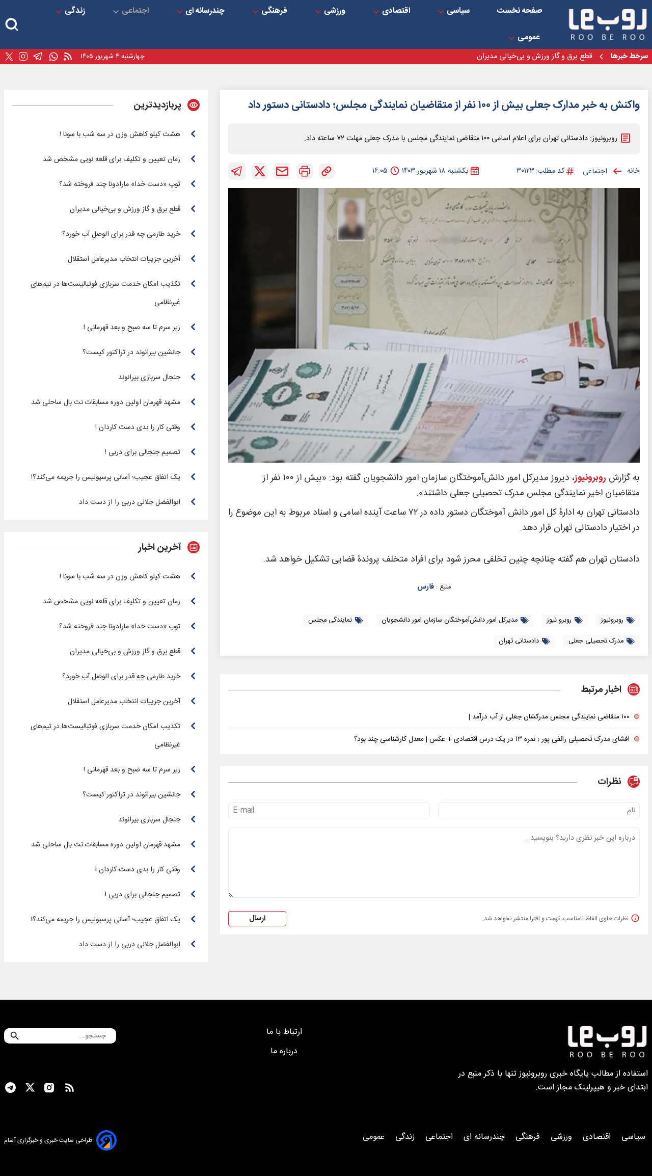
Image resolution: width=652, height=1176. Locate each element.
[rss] (67, 57)
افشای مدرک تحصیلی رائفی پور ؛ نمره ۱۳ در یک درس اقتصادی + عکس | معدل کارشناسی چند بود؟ (492, 739)
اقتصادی (397, 11)
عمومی (530, 37)
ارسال (257, 919)
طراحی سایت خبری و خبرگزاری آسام (48, 1140)
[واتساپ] (53, 57)
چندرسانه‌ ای (206, 11)
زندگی (76, 11)
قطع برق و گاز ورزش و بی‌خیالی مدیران (534, 56)
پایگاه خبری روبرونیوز (554, 1074)
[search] (11, 25)
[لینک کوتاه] (326, 171)
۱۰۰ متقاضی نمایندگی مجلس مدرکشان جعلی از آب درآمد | (549, 717)
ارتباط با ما (285, 1032)
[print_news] (304, 171)
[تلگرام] (38, 56)
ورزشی (335, 11)
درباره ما (285, 1051)
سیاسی (459, 11)
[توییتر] (9, 56)
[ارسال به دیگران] (282, 171)
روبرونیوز (590, 478)
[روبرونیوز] (607, 24)
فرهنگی (275, 11)
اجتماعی (136, 11)
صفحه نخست (519, 11)
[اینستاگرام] (23, 56)
